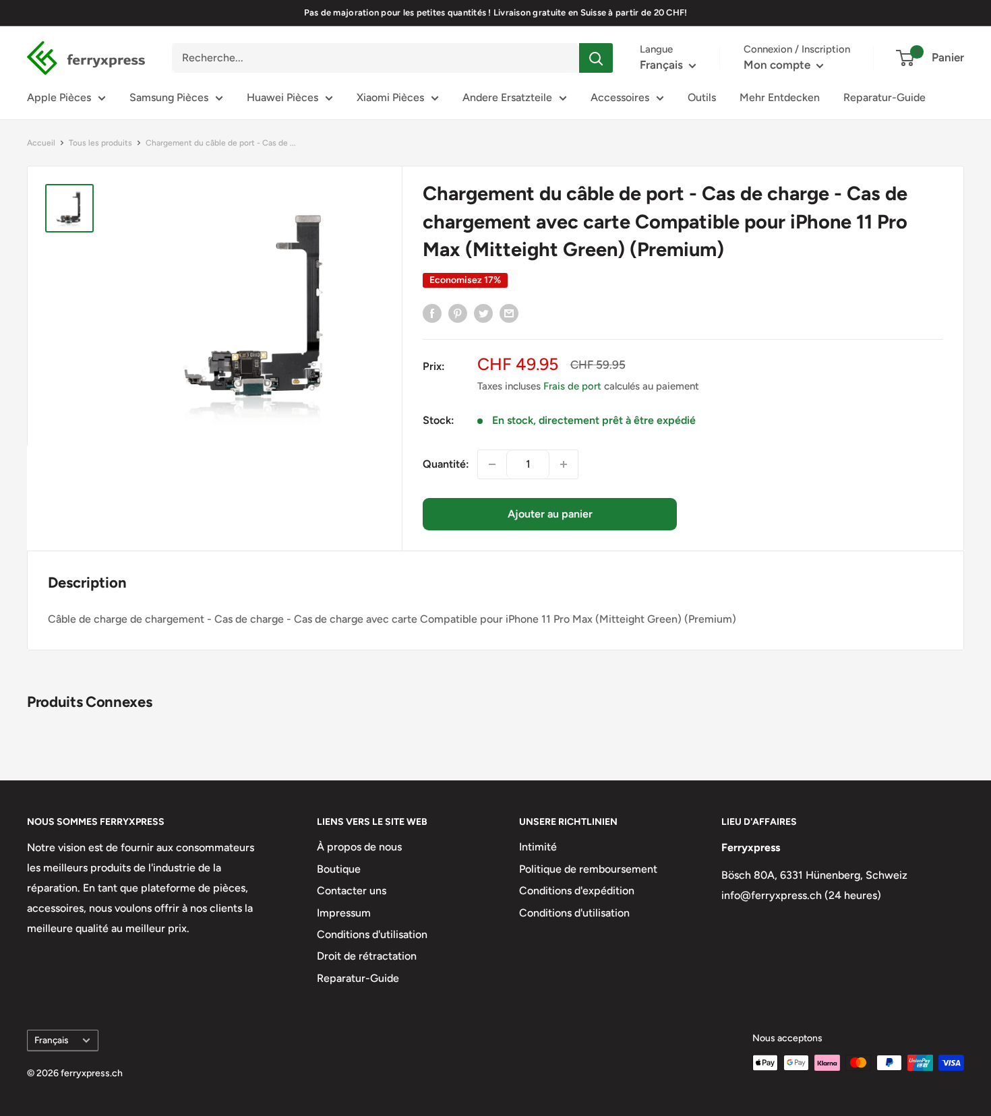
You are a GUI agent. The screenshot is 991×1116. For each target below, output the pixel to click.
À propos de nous (359, 846)
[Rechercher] (596, 58)
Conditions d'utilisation (372, 934)
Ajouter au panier (550, 513)
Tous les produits (100, 143)
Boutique (339, 869)
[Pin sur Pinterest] (457, 313)
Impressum (344, 912)
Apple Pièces (59, 97)
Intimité (538, 846)
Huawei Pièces (282, 97)
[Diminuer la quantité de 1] (492, 464)
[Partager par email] (509, 313)
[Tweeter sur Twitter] (483, 313)
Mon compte (778, 64)
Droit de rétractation (367, 956)
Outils (702, 97)
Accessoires (620, 97)
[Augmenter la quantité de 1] (563, 464)
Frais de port (572, 386)
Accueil (41, 143)
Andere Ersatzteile (507, 97)
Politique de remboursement (588, 869)
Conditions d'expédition (576, 890)
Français (51, 1039)
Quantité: (446, 464)
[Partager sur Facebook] (432, 313)
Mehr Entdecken (780, 97)
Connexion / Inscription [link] (797, 49)
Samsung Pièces (168, 97)
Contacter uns (351, 890)
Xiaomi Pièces (390, 97)
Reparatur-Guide (884, 97)
